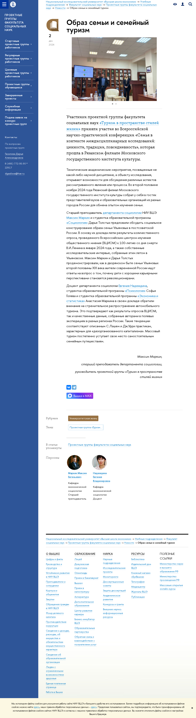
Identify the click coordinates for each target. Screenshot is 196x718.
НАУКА (108, 554)
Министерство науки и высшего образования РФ (171, 567)
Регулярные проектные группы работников (17, 58)
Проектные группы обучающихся (17, 85)
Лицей (78, 559)
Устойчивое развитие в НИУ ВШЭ (58, 574)
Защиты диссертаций (114, 590)
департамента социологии (122, 212)
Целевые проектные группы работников (17, 73)
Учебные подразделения (149, 539)
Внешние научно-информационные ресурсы (113, 613)
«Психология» (135, 290)
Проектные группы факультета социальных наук (99, 445)
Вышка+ (78, 583)
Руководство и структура (54, 566)
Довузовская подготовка (81, 566)
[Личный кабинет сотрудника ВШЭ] (182, 4)
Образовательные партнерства (84, 629)
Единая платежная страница (56, 685)
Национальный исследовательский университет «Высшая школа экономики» (88, 539)
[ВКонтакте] (68, 387)
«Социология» (77, 222)
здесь (36, 707)
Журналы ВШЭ (139, 591)
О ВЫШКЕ (53, 554)
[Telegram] (74, 387)
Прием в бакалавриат (86, 578)
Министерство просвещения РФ (170, 578)
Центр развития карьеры (83, 612)
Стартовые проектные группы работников (17, 44)
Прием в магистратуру (81, 589)
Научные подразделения (111, 561)
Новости (129, 542)
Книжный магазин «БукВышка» (140, 574)
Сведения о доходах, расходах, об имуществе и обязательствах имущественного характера (57, 640)
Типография (138, 581)
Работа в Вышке (54, 692)
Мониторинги (110, 576)
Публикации (138, 596)
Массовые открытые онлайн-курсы (171, 587)
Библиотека (137, 559)
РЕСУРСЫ (138, 554)
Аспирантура (81, 596)
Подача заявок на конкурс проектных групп (16, 121)
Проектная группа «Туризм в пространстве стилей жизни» (87, 427)
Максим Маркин (78, 217)
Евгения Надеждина (133, 285)
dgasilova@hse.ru (14, 173)
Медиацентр (138, 586)
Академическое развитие (111, 597)
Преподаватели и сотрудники (55, 583)
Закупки (50, 599)
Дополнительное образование (84, 603)
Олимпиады (80, 573)
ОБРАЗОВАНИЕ (84, 554)
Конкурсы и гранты (113, 604)
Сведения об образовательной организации (56, 658)
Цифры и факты (54, 559)
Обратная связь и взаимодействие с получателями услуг (85, 640)
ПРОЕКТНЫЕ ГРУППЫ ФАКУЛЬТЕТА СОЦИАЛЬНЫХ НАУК (15, 22)
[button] (159, 69)
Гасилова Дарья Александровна (14, 156)
